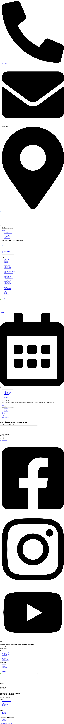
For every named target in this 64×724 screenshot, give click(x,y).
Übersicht (4, 230)
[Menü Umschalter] (0, 225)
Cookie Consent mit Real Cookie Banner (6, 723)
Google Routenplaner (3, 440)
